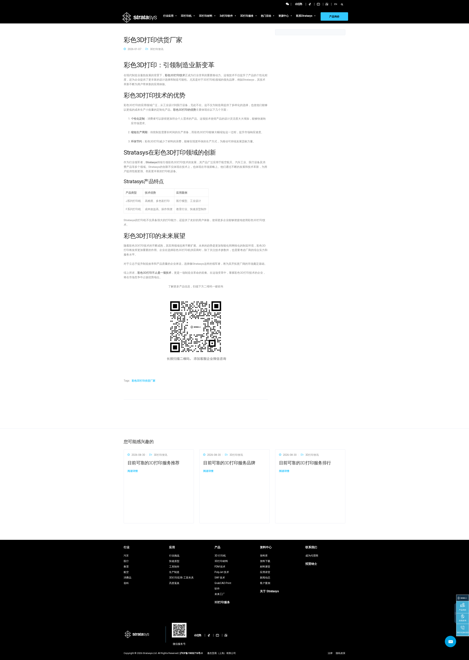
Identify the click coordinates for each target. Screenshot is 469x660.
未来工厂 (220, 594)
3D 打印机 (220, 555)
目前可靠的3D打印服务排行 (305, 462)
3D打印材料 (205, 15)
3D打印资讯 (156, 49)
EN (335, 4)
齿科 (126, 583)
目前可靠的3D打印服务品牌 (229, 462)
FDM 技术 (220, 566)
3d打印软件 (226, 15)
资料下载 (265, 561)
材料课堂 (265, 566)
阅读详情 (133, 470)
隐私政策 (340, 653)
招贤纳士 (311, 563)
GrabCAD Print (223, 583)
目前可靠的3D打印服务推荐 (154, 462)
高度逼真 (174, 583)
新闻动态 (265, 577)
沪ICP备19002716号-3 (191, 653)
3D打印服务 (247, 15)
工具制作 (174, 566)
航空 (126, 572)
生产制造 (174, 572)
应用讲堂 (265, 572)
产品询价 (334, 16)
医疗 (126, 561)
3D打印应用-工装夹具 (181, 577)
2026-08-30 (138, 454)
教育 (126, 566)
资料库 (264, 555)
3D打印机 (186, 15)
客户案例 (265, 583)
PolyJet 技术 (222, 572)
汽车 (126, 555)
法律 (330, 653)
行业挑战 (174, 555)
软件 (217, 588)
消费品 (127, 577)
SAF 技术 (220, 577)
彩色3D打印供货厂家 (143, 380)
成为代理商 (311, 555)
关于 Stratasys (269, 591)
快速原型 (174, 561)
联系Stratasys (304, 15)
